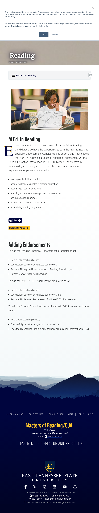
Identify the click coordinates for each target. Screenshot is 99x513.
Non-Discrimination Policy (58, 498)
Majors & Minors (15, 414)
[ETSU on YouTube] (63, 488)
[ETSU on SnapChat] (74, 488)
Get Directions (61, 433)
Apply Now (13, 220)
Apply (81, 414)
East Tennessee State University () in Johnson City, (49, 472)
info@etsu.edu (62, 495)
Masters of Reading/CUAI (49, 425)
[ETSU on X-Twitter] (34, 488)
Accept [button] (44, 34)
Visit (70, 414)
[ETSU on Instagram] (44, 488)
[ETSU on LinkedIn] (53, 488)
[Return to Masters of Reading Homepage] (90, 75)
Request (56, 414)
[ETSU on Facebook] (24, 488)
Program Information (17, 227)
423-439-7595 (54, 436)
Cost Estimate (37, 414)
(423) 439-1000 (40, 495)
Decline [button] (55, 34)
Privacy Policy (35, 498)
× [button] (92, 7)
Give (90, 414)
